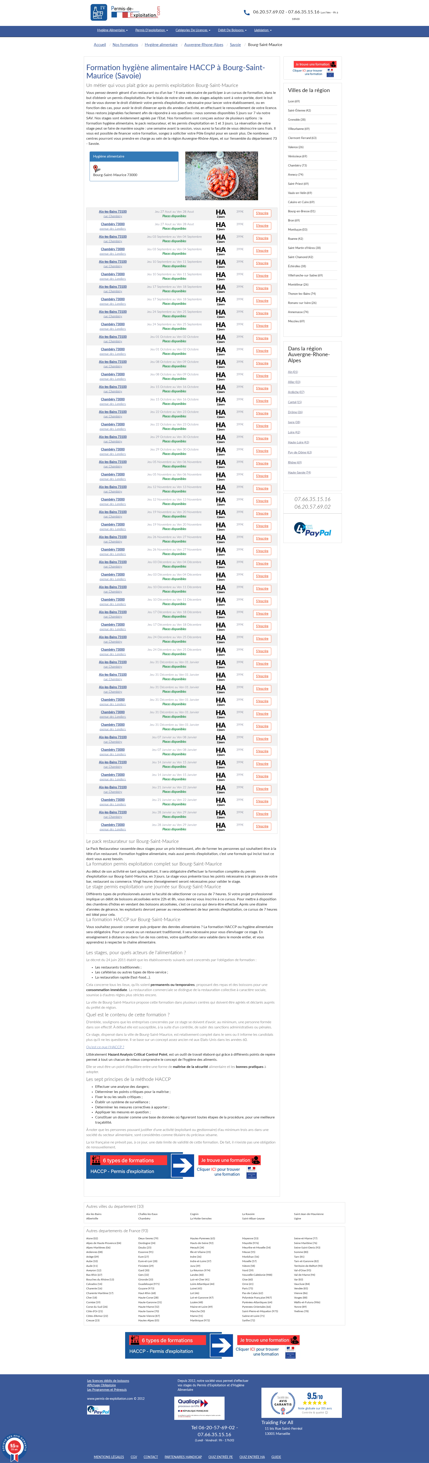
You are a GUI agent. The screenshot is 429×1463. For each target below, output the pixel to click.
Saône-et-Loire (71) (253, 1316)
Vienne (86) (300, 1293)
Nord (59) (247, 1270)
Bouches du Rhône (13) (100, 1279)
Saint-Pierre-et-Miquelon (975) (260, 1311)
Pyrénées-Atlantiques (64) (257, 1302)
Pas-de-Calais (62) (252, 1293)
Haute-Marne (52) (148, 1306)
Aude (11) (92, 1266)
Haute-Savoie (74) (299, 472)
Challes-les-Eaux (148, 1214)
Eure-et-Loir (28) (147, 1261)
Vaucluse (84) (302, 1284)
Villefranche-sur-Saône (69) (305, 275)
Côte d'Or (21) (94, 1311)
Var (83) (298, 1279)
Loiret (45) (196, 1288)
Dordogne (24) (146, 1243)
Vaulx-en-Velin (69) (300, 193)
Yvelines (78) (301, 1311)
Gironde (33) (145, 1279)
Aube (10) (92, 1261)
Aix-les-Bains (93, 1214)
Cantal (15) (295, 402)
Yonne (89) (300, 1306)
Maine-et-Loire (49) (201, 1306)
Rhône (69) (295, 462)
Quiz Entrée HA (252, 1457)
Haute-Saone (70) (148, 1311)
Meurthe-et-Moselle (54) (256, 1247)
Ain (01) (293, 372)
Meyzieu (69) (296, 321)
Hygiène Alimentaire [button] (111, 30)
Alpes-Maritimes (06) (98, 1247)
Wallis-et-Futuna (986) (307, 1302)
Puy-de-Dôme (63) (300, 452)
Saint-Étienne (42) (299, 110)
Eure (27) (143, 1256)
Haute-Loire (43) (298, 442)
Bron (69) (294, 220)
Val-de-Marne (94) (304, 1275)
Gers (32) (143, 1275)
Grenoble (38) (296, 119)
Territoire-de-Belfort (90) (308, 1266)
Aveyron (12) (93, 1270)
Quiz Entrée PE (220, 1457)
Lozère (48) (196, 1302)
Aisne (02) (92, 1238)
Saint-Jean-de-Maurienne (309, 1214)
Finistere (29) (146, 1266)
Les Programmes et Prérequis (107, 1389)
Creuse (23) (92, 1320)
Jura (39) (195, 1266)
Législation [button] (261, 30)
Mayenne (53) (250, 1238)
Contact (151, 1457)
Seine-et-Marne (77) (305, 1238)
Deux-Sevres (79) (148, 1238)
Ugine (297, 1218)
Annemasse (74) (298, 312)
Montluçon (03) (297, 229)
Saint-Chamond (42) (300, 257)
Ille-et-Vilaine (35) (200, 1252)
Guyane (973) (146, 1288)
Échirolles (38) (297, 266)
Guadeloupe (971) (149, 1284)
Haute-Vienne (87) (149, 1316)
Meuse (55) (248, 1252)
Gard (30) (143, 1270)
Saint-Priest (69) (298, 184)
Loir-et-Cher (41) (199, 1279)
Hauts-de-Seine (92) (201, 1243)
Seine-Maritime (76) (305, 1243)
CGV (134, 1457)
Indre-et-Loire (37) (200, 1261)
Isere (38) (294, 422)
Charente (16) (94, 1288)
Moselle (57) (249, 1261)
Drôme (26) (295, 412)
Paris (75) (247, 1288)
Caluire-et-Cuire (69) (301, 202)
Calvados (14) (94, 1284)
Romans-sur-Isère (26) (302, 303)
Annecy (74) (295, 174)
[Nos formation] (182, 1165)
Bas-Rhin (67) (94, 1275)
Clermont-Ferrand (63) (302, 138)
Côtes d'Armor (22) (97, 1316)
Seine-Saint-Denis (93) (307, 1247)
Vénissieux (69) (297, 156)
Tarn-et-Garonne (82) (306, 1261)
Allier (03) (294, 382)
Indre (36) (195, 1256)
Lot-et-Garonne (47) (201, 1297)
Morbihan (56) (250, 1256)
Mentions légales (109, 1457)
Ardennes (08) (94, 1252)
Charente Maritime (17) (99, 1293)
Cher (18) (91, 1297)
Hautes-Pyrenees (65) (202, 1238)
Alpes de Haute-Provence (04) (103, 1243)
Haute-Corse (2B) (148, 1297)
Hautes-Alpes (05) (148, 1320)
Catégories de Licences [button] (192, 30)
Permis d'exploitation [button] (150, 30)
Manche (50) (197, 1311)
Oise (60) (247, 1279)
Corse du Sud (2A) (96, 1306)
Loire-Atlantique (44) (202, 1284)
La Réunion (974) (200, 1270)
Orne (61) (247, 1284)
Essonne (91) (145, 1252)
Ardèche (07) (296, 392)
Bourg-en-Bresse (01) (301, 211)
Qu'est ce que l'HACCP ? (105, 1047)
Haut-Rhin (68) (147, 1293)
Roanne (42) (295, 239)
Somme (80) (301, 1252)
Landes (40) (197, 1275)
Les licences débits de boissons (108, 1381)
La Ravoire (248, 1214)
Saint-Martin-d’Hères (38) (304, 248)
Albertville (92, 1218)
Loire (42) (294, 432)
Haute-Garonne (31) (150, 1302)
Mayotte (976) (250, 1243)
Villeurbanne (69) (298, 129)
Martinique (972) (200, 1320)
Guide (276, 1457)
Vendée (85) (301, 1288)
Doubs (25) (144, 1247)
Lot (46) (194, 1293)
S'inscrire (262, 213)
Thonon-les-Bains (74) (302, 294)
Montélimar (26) (298, 284)
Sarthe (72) (248, 1320)
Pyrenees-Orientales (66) (256, 1306)
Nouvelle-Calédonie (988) (257, 1275)
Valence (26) (295, 147)
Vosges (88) (300, 1297)
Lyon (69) (294, 101)
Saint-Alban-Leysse (253, 1218)
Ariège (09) (92, 1256)
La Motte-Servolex (201, 1218)
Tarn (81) (299, 1256)
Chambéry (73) (297, 165)
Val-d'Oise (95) (302, 1270)
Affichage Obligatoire (101, 1385)
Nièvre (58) (248, 1266)
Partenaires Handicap (183, 1457)
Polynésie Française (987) (257, 1297)
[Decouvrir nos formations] (313, 68)
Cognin (194, 1214)
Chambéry (144, 1218)
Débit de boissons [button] (231, 30)
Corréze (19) (93, 1302)
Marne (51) (196, 1316)
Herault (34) (197, 1247)
